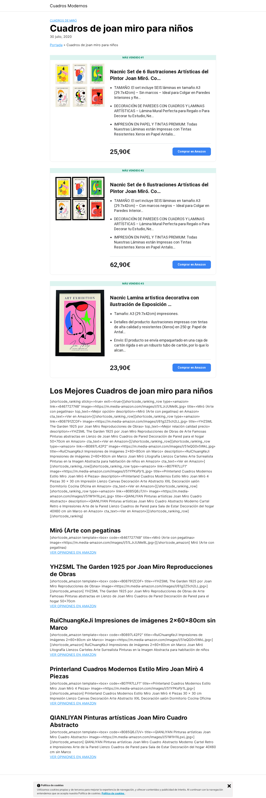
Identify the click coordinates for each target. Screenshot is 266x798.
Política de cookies (113, 793)
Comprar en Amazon (192, 151)
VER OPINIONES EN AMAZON (73, 552)
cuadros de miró (63, 20)
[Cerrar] (229, 786)
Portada (56, 45)
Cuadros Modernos (68, 6)
